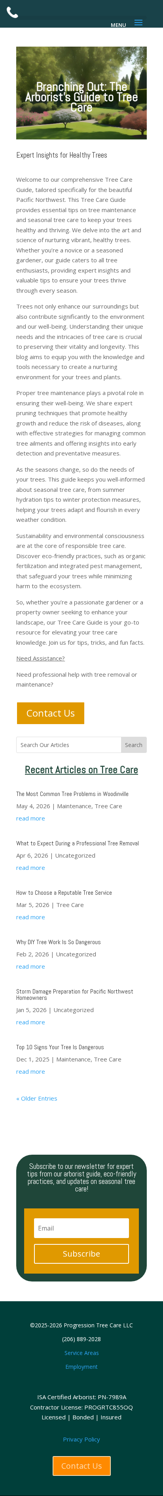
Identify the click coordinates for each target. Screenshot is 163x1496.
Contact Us (51, 712)
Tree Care (108, 806)
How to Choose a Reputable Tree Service (64, 892)
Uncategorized (75, 855)
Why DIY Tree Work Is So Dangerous (58, 942)
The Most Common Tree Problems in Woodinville (72, 794)
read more (30, 818)
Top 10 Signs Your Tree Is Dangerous (60, 1047)
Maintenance (74, 806)
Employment (81, 1366)
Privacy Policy (81, 1439)
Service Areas (81, 1353)
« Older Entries (36, 1098)
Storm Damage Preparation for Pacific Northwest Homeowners (74, 994)
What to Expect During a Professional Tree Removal (77, 843)
